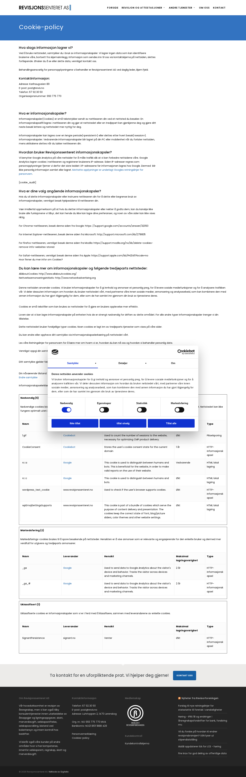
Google (67, 462)
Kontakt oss (185, 675)
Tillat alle (171, 423)
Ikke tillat (75, 423)
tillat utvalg (123, 423)
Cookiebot (69, 435)
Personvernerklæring (84, 734)
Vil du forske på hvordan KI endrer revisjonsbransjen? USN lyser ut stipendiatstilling (197, 735)
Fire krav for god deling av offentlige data (202, 753)
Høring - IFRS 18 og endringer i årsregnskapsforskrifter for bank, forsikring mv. (202, 720)
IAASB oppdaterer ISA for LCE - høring (199, 746)
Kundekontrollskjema (137, 743)
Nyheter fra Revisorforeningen (200, 698)
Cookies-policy (80, 738)
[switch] (104, 409)
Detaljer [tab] (123, 363)
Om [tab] (173, 363)
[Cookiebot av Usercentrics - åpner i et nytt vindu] (180, 351)
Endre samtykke (28, 377)
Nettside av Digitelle (58, 771)
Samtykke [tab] (73, 363)
